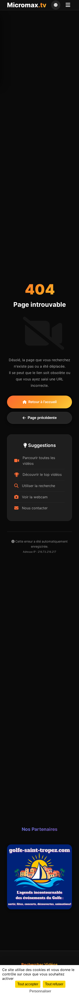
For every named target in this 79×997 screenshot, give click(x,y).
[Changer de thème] (55, 5)
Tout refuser (54, 984)
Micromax (26, 5)
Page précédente (42, 418)
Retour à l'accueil (42, 402)
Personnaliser (40, 991)
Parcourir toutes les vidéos (39, 461)
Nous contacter (35, 508)
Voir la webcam (35, 497)
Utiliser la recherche (38, 486)
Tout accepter (27, 984)
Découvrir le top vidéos (42, 474)
